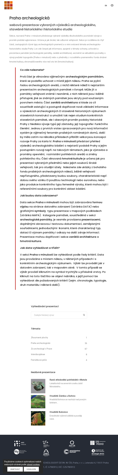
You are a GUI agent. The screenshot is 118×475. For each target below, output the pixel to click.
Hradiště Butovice (59, 412)
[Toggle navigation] (112, 5)
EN (106, 5)
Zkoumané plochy (39, 337)
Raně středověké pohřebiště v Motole (68, 380)
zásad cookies (33, 464)
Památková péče (39, 360)
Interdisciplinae (38, 354)
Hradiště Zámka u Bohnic (63, 396)
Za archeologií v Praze (41, 348)
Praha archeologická (40, 343)
